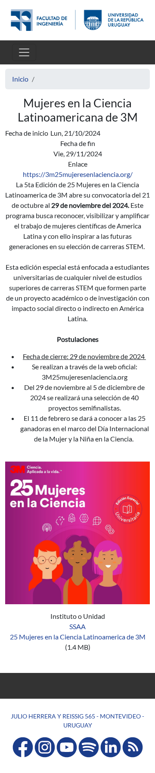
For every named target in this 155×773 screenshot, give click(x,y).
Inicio (20, 79)
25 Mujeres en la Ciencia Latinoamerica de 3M (78, 637)
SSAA (77, 626)
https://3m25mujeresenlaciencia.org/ (78, 174)
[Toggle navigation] (24, 52)
